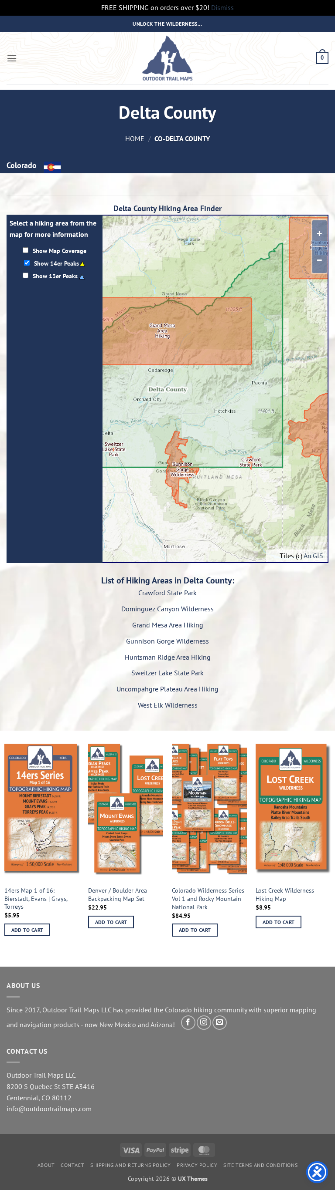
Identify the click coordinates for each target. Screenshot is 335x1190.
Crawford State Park (167, 592)
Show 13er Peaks (55, 276)
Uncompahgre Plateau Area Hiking (167, 688)
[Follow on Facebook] (188, 1022)
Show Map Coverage (59, 250)
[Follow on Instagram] (204, 1022)
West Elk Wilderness (168, 705)
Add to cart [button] (27, 930)
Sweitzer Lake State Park (167, 672)
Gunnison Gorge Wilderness (167, 641)
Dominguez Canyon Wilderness (167, 608)
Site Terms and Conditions (260, 1165)
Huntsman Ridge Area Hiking (168, 657)
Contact (72, 1165)
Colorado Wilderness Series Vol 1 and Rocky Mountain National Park (208, 898)
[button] (12, 58)
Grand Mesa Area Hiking (167, 624)
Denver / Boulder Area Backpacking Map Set (117, 895)
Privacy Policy (197, 1165)
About (46, 1165)
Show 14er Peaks (56, 263)
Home (134, 138)
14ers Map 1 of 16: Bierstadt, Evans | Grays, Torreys (35, 898)
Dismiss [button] (222, 7)
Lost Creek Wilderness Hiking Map (285, 895)
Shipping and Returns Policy (130, 1165)
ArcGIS (313, 555)
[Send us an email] (219, 1022)
